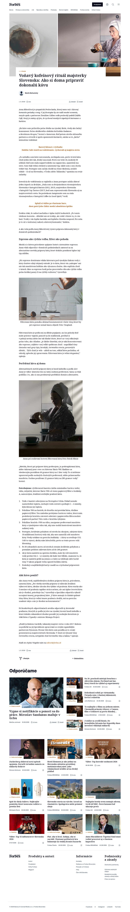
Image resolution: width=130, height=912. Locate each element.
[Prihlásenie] (107, 4)
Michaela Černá (14, 810)
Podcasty (54, 10)
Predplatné (97, 4)
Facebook (89, 907)
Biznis (11, 10)
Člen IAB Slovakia (81, 872)
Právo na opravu (110, 879)
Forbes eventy (84, 10)
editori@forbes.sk (54, 643)
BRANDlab (74, 10)
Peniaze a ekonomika (22, 10)
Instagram (101, 907)
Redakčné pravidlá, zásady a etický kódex (111, 875)
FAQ (77, 870)
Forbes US (87, 687)
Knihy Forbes (96, 10)
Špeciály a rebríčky (42, 10)
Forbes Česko (52, 845)
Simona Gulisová (90, 729)
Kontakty (79, 861)
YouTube (118, 907)
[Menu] (119, 4)
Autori (30, 861)
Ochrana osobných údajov (111, 870)
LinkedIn (110, 907)
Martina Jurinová (14, 722)
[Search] (113, 4)
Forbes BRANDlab (90, 715)
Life (33, 10)
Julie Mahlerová (89, 701)
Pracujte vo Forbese (82, 867)
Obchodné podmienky (112, 865)
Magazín (31, 870)
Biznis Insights (63, 10)
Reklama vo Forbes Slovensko (85, 864)
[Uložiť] (120, 687)
